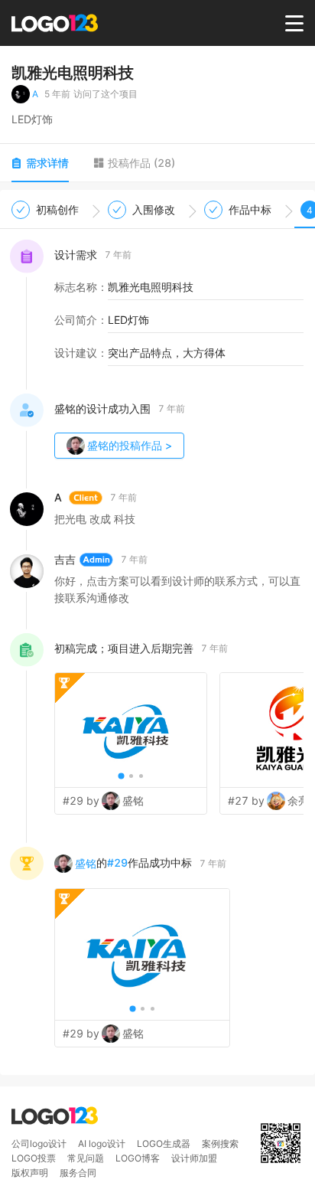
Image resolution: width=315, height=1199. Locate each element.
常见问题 (85, 1158)
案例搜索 (220, 1143)
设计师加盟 (194, 1158)
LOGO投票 (33, 1158)
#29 (117, 862)
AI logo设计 (101, 1143)
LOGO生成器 (163, 1143)
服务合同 (78, 1172)
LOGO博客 (137, 1158)
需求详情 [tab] (47, 162)
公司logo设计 (39, 1143)
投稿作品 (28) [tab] (141, 162)
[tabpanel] (157, 632)
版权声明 (29, 1172)
